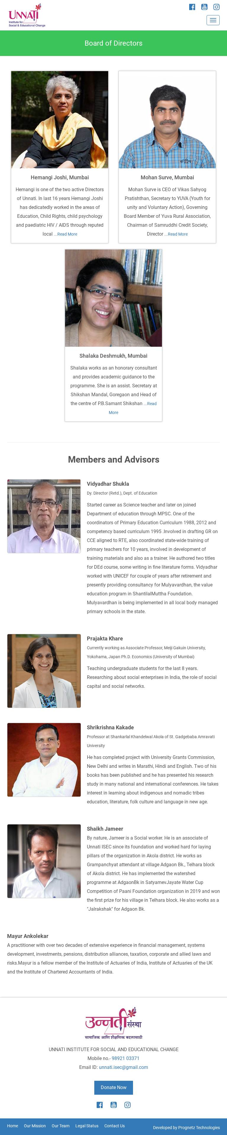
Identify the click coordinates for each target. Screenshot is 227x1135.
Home (12, 1125)
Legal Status (86, 1125)
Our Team (60, 1125)
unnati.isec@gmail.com (123, 1067)
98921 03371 (126, 1058)
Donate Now (114, 1087)
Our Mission (35, 1125)
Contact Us (114, 1125)
